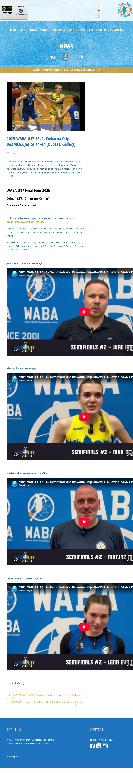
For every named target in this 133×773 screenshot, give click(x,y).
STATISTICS (59, 29)
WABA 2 (73, 29)
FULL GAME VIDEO (24, 221)
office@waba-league (103, 739)
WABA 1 (44, 29)
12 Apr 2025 (16, 153)
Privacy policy (13, 756)
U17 (83, 29)
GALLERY (101, 29)
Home (12, 29)
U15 (91, 29)
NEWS (33, 29)
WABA (23, 29)
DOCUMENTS (117, 29)
